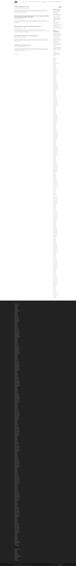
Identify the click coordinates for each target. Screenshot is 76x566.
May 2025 (54, 67)
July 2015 (54, 221)
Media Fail (49, 1)
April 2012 (54, 274)
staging (53, 1)
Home (23, 1)
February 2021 (17, 378)
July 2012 (54, 270)
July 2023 (54, 91)
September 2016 (55, 202)
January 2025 (55, 71)
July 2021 (54, 124)
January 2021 (55, 132)
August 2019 (55, 155)
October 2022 (17, 351)
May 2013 (54, 256)
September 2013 (55, 251)
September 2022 (55, 105)
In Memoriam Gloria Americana (22, 45)
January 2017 (55, 197)
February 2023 (55, 98)
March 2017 (55, 194)
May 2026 (16, 309)
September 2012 (55, 267)
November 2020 (17, 382)
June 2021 (54, 125)
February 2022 (55, 114)
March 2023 (55, 97)
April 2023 (54, 95)
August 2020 (55, 139)
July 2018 (16, 420)
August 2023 (55, 90)
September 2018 (55, 170)
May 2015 (54, 224)
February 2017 (17, 443)
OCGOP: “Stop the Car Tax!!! (21, 6)
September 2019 (17, 401)
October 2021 (55, 120)
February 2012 (55, 277)
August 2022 (55, 106)
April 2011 (54, 290)
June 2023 (16, 340)
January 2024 (55, 83)
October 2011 (55, 282)
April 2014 (16, 489)
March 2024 (55, 80)
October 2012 (55, 266)
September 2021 (55, 121)
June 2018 (54, 174)
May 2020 (54, 143)
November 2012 (17, 512)
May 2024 (54, 78)
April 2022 (16, 359)
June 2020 (54, 141)
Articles (26, 1)
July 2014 (54, 237)
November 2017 (55, 183)
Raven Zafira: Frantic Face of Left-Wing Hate (25, 36)
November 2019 (55, 151)
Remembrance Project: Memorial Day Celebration (27, 26)
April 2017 (54, 193)
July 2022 (16, 355)
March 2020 (55, 145)
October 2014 (55, 233)
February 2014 (55, 244)
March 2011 (16, 539)
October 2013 (55, 250)
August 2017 (55, 187)
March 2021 (55, 129)
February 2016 (55, 212)
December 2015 (55, 214)
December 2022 (55, 101)
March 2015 (55, 227)
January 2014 (17, 493)
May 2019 (54, 159)
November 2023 (55, 86)
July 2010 (54, 296)
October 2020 (55, 136)
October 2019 (55, 152)
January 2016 (55, 213)
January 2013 (55, 262)
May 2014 (54, 240)
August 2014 (55, 236)
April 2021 (54, 128)
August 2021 (55, 122)
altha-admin (17, 18)
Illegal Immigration (44, 1)
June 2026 (54, 60)
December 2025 (55, 63)
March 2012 (55, 275)
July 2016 (54, 205)
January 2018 (17, 428)
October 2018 (55, 168)
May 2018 (54, 175)
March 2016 (55, 210)
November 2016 (17, 447)
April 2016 (54, 209)
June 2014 (54, 239)
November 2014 (55, 232)
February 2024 (55, 82)
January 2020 (55, 148)
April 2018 (16, 424)
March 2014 (55, 243)
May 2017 (54, 191)
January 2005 (55, 297)
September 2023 (17, 336)
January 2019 (55, 164)
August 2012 (17, 516)
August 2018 (55, 171)
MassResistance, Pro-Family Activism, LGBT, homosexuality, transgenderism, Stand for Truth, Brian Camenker (57, 13)
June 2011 (16, 535)
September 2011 (17, 531)
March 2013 (55, 259)
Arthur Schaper (17, 8)
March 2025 (55, 70)
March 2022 (55, 113)
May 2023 (54, 94)
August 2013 (55, 252)
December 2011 (55, 279)
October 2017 (55, 185)
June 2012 (54, 271)
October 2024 (55, 72)
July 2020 (54, 140)
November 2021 (55, 118)
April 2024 (54, 79)
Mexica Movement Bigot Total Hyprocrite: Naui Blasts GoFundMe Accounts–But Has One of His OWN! (31, 16)
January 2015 (55, 229)
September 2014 (55, 235)
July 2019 (54, 156)
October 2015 (55, 217)
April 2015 (54, 225)
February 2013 (17, 508)
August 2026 (55, 57)
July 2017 (54, 189)
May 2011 (54, 289)
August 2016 (55, 204)
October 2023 (55, 87)
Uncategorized (58, 1)
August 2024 (55, 74)
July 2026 (54, 59)
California (34, 1)
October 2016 (55, 201)
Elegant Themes (20, 564)
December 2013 (55, 247)
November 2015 (55, 216)
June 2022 (54, 109)
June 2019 (16, 405)
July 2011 (54, 286)
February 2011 (55, 293)
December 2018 (55, 166)
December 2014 (55, 231)
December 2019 (17, 397)
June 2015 (16, 470)
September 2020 (55, 137)
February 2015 (55, 228)
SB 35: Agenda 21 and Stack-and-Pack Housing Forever (57, 35)
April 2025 (54, 68)
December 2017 (55, 182)
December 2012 (55, 263)
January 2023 (55, 99)
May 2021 (16, 374)
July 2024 (54, 75)
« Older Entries (16, 54)
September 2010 (55, 294)
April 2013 (54, 258)
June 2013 (54, 255)
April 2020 (54, 144)
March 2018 (55, 178)
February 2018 (55, 179)
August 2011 (55, 285)
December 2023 (17, 332)
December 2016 (55, 198)
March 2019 (55, 162)
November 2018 (55, 167)
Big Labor (30, 1)
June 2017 (54, 190)
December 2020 (55, 133)
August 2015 (55, 220)
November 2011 (55, 281)
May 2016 (54, 208)
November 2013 (55, 248)
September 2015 (17, 466)
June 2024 (54, 76)
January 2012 (55, 278)
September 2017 (55, 186)
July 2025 (54, 64)
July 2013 (54, 254)
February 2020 (55, 147)
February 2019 (55, 163)
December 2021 (55, 117)
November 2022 (55, 102)
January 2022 (55, 116)
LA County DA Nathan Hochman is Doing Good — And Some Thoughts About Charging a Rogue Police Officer (57, 18)
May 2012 (54, 273)
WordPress (28, 564)
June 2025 (16, 313)
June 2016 (54, 206)
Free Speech (38, 1)
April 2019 (54, 160)
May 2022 (54, 110)
